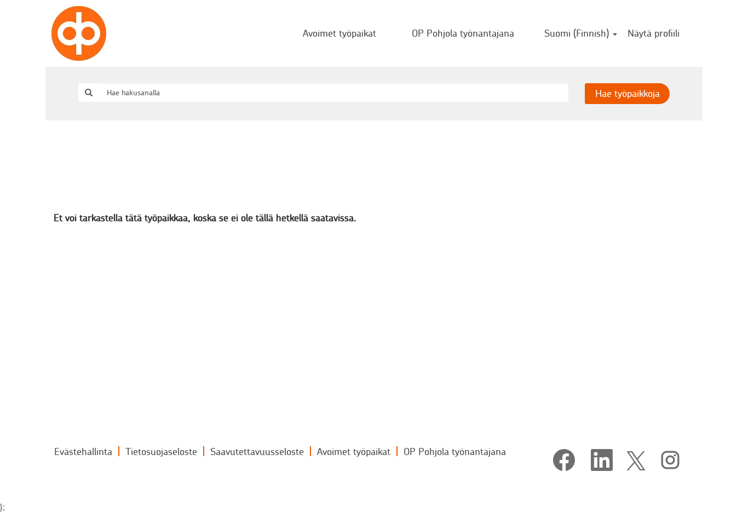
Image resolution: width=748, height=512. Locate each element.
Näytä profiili (654, 32)
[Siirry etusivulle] (79, 33)
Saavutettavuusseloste (257, 451)
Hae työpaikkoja (627, 93)
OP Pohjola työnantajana (463, 32)
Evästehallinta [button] (83, 451)
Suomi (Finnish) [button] (578, 32)
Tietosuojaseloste (161, 451)
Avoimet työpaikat (339, 32)
